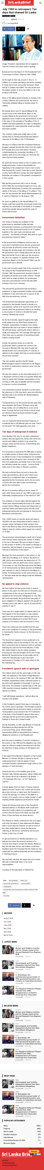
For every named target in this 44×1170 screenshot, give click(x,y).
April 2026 (7, 932)
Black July (24, 880)
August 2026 (8, 918)
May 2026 (7, 928)
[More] (28, 29)
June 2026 (8, 925)
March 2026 (8, 935)
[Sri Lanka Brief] (4, 23)
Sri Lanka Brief (13, 23)
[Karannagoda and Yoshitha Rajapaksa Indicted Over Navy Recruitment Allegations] (8, 964)
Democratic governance (11, 883)
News (13, 16)
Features (6, 16)
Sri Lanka (6, 896)
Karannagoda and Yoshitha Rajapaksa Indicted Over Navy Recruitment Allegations (27, 965)
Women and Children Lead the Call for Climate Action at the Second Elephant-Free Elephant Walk (28, 951)
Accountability (13, 880)
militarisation (7, 886)
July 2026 (7, 922)
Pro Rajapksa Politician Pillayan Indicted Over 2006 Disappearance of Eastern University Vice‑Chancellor (28, 992)
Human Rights (25, 883)
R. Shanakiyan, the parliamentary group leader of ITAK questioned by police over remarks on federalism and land (28, 978)
